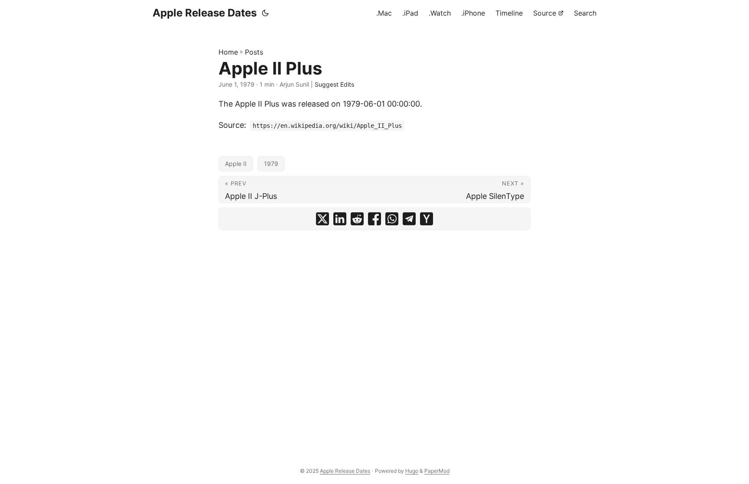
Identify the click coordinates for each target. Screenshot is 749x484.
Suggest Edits (334, 84)
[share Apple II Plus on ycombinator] (426, 218)
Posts (254, 52)
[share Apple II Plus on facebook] (374, 218)
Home (228, 52)
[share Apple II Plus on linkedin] (339, 218)
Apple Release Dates (205, 12)
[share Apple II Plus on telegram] (409, 218)
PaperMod (436, 471)
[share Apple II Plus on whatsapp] (391, 218)
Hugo (411, 471)
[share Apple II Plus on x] (322, 218)
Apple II (236, 163)
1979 (271, 163)
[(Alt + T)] (265, 13)
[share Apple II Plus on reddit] (357, 218)
